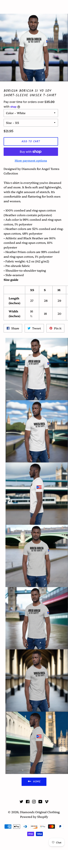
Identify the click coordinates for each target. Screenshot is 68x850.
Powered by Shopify (34, 817)
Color (10, 113)
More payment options (31, 160)
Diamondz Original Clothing (34, 7)
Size (9, 123)
